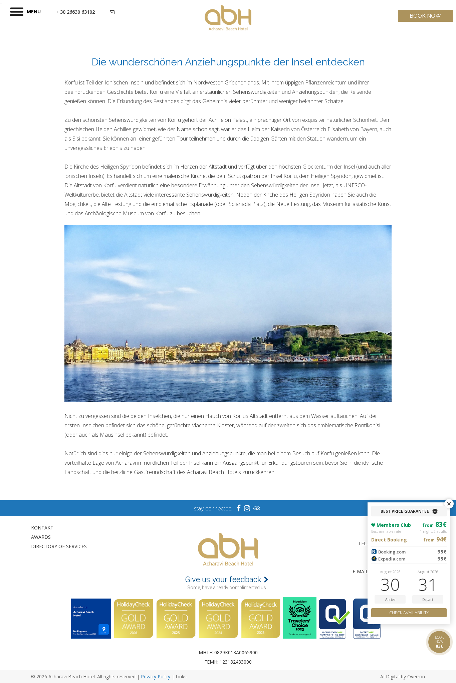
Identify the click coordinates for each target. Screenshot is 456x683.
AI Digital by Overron (402, 676)
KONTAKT (42, 527)
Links (181, 676)
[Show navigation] (16, 11)
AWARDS (41, 537)
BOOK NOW (425, 16)
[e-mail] (112, 12)
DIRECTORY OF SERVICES (59, 546)
